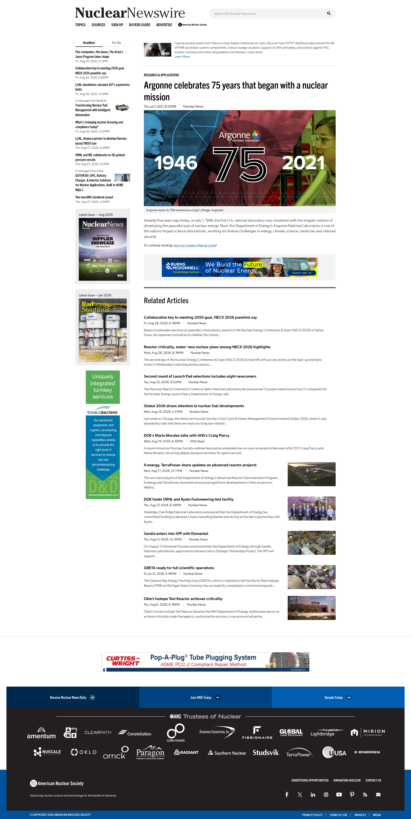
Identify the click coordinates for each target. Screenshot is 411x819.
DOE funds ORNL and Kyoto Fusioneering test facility (189, 498)
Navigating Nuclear (347, 780)
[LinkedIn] (313, 794)
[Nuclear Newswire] (365, 794)
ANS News (197, 441)
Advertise (164, 24)
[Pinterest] (352, 794)
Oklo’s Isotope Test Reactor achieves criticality (183, 598)
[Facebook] (287, 794)
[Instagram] (326, 794)
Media (377, 815)
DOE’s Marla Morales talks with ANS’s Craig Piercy (186, 435)
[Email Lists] (378, 794)
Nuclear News (193, 106)
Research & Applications (161, 75)
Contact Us (373, 780)
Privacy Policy (312, 815)
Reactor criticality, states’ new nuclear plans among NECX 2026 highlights (207, 346)
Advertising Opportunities (310, 780)
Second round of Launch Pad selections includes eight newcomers (200, 376)
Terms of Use (338, 815)
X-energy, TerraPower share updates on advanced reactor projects (200, 464)
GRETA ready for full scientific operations (179, 567)
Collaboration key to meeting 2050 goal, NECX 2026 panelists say (200, 317)
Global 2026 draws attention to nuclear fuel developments (194, 405)
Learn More (182, 56)
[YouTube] (339, 794)
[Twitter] (300, 794)
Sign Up (117, 24)
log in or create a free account (194, 245)
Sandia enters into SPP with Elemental (176, 533)
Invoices (360, 815)
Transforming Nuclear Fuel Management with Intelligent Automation (92, 110)
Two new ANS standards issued (94, 197)
